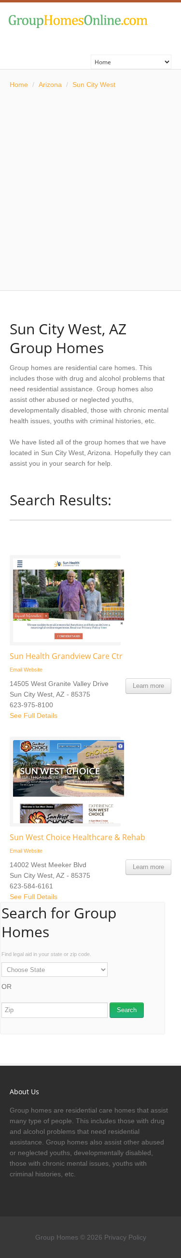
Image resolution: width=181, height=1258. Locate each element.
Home (19, 84)
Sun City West (93, 84)
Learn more (148, 685)
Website (33, 669)
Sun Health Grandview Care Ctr (66, 656)
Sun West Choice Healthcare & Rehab (77, 837)
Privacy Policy (125, 1237)
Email (16, 669)
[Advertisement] (90, 190)
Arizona (50, 84)
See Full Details (33, 715)
